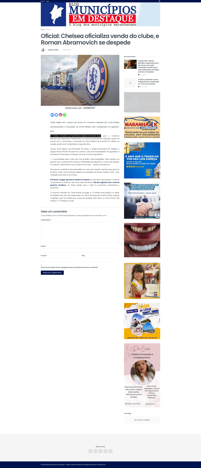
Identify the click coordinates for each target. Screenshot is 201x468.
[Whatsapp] (64, 115)
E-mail (44, 256)
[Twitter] (56, 115)
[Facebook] (52, 115)
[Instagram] (60, 115)
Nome (44, 246)
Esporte (48, 29)
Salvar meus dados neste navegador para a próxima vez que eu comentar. (69, 267)
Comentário (46, 220)
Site (83, 256)
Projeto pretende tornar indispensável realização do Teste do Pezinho (148, 81)
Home (43, 1)
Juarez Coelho (53, 50)
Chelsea (114, 149)
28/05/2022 (67, 50)
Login (47, 1)
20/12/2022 (142, 74)
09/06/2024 (143, 87)
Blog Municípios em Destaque (55, 464)
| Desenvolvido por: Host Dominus (95, 464)
